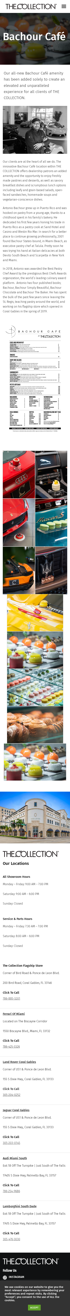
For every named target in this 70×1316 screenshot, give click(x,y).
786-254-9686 (11, 1191)
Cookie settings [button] (15, 1307)
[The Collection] (31, 6)
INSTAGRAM (16, 1277)
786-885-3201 (11, 998)
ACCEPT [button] (34, 1307)
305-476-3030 (11, 1239)
